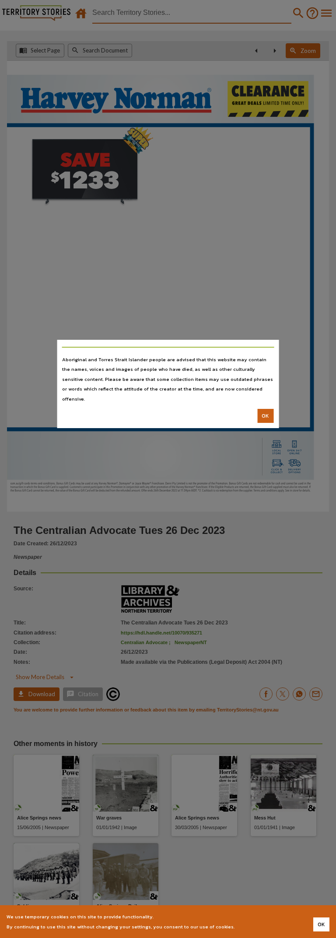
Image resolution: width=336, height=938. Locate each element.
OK (265, 416)
